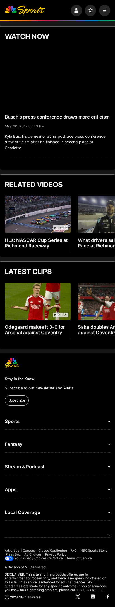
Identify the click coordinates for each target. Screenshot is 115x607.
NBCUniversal (36, 567)
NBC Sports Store (93, 550)
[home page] (25, 10)
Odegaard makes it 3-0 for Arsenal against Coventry (35, 329)
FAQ (73, 550)
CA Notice (55, 558)
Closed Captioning (53, 550)
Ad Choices (33, 554)
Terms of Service (79, 558)
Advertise (12, 550)
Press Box (13, 554)
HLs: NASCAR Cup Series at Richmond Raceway (36, 243)
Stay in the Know (19, 379)
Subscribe (17, 400)
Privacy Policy (55, 554)
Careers (29, 550)
